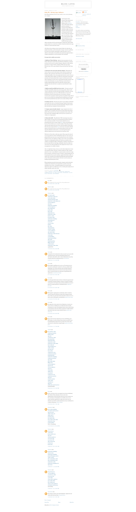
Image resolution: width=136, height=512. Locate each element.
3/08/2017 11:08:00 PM (53, 466)
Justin (49, 252)
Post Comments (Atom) (54, 505)
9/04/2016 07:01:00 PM (53, 388)
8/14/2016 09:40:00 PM (53, 313)
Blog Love (68, 4)
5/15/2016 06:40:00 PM (53, 190)
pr (53, 172)
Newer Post (47, 502)
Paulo (49, 391)
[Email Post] (59, 170)
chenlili (49, 329)
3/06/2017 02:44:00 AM (53, 446)
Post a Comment (48, 500)
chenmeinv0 (50, 407)
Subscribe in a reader (80, 56)
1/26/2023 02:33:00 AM (53, 497)
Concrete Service (62, 495)
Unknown (50, 186)
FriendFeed (78, 22)
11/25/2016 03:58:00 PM (54, 426)
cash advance (66, 258)
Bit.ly (62, 122)
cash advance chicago (57, 272)
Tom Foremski (56, 173)
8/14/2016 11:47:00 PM (53, 326)
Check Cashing (59, 402)
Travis (85, 12)
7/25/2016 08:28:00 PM (53, 248)
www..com (80, 79)
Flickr (77, 26)
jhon (49, 180)
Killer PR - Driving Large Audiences (54, 12)
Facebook (78, 27)
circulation (56, 171)
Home (59, 502)
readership (65, 172)
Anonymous (50, 491)
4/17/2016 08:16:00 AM (53, 183)
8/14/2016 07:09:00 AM (53, 299)
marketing (61, 171)
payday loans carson (69, 297)
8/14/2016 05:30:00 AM (53, 287)
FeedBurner (86, 71)
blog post (70, 23)
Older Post (72, 502)
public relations (58, 172)
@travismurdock (79, 24)
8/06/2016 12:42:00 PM (53, 260)
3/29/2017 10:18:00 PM (53, 488)
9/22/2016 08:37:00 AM (53, 404)
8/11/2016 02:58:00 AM (53, 274)
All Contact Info (79, 38)
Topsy (58, 126)
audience (50, 171)
